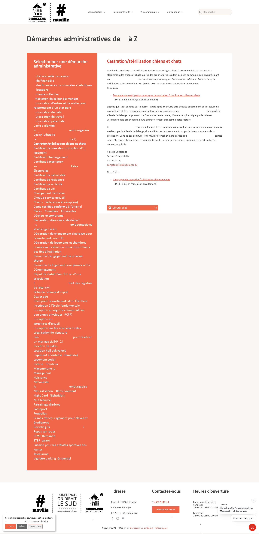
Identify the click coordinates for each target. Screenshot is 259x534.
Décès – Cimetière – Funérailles (55, 211)
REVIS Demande (44, 436)
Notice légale (161, 528)
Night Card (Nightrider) (49, 395)
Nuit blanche (42, 400)
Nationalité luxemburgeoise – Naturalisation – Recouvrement (61, 386)
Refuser (22, 526)
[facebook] (112, 518)
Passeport (40, 409)
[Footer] (68, 491)
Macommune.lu (44, 368)
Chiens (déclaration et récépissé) (56, 202)
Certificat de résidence (49, 180)
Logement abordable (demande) (56, 355)
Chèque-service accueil (49, 198)
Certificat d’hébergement (51, 157)
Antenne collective (46, 94)
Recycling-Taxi (59, 427)
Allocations (41, 90)
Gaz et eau (41, 296)
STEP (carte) (42, 440)
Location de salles (46, 346)
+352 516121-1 (161, 502)
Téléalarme (41, 454)
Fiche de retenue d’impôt (51, 292)
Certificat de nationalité (49, 175)
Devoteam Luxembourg (141, 528)
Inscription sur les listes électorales (57, 328)
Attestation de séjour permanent (56, 99)
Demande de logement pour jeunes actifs (62, 265)
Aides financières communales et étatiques (63, 85)
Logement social (44, 359)
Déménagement (44, 269)
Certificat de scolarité (48, 184)
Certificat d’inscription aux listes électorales (56, 166)
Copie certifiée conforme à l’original (58, 207)
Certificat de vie (44, 189)
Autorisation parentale (49, 121)
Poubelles (40, 413)
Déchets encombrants (48, 216)
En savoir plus (35, 526)
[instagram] (117, 518)
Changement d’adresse (49, 193)
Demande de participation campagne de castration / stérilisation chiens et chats (156, 95)
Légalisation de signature (50, 332)
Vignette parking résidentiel (52, 458)
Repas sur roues (44, 431)
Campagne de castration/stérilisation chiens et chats (141, 179)
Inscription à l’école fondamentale (57, 305)
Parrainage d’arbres (47, 404)
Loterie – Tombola (46, 364)
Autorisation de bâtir (48, 112)
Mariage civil (42, 373)
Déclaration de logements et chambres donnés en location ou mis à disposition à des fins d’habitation (62, 247)
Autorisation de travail (49, 117)
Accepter (10, 526)
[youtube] (123, 518)
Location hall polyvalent (50, 350)
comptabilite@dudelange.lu (122, 165)
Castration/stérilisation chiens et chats (60, 144)
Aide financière (44, 81)
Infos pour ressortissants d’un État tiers (60, 301)
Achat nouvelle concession (52, 76)
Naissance (40, 377)
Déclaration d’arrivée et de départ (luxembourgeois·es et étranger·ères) (63, 225)
